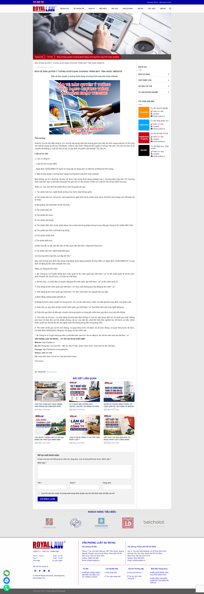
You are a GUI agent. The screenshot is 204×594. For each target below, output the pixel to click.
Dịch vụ (92, 8)
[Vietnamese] (42, 2)
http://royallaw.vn (48, 342)
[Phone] (6, 588)
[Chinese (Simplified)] (35, 2)
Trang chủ (39, 57)
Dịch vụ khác (144, 74)
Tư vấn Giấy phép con (159, 121)
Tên (40, 483)
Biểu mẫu (103, 8)
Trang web (107, 483)
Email (73, 483)
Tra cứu (114, 8)
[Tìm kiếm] (170, 8)
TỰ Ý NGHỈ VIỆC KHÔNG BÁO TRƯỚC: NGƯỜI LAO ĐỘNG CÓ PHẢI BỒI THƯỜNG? (84, 406)
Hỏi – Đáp (151, 8)
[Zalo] (6, 580)
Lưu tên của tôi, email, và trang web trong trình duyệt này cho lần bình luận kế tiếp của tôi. (78, 493)
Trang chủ (64, 8)
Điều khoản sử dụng (165, 2)
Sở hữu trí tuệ (145, 86)
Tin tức (140, 8)
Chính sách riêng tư (152, 2)
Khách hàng (128, 8)
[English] (38, 2)
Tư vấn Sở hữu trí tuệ (159, 133)
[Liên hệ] (6, 573)
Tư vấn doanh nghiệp (148, 92)
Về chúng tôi (79, 8)
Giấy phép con (144, 80)
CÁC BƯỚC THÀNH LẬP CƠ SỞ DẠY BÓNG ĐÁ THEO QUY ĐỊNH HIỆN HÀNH (49, 439)
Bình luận (42, 463)
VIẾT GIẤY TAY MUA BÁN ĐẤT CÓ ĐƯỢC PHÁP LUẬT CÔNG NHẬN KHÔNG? (117, 439)
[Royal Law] (45, 8)
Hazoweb (61, 591)
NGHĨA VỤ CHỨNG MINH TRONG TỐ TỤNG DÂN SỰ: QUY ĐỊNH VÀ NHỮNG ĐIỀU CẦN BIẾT (119, 406)
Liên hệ (163, 8)
